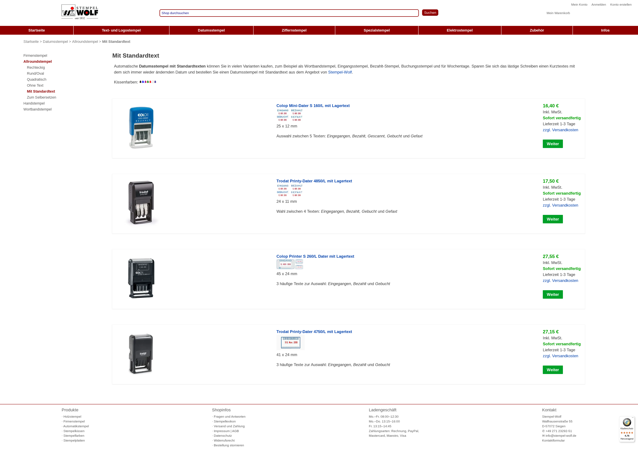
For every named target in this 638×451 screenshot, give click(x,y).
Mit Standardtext (41, 91)
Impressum (222, 431)
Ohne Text (35, 85)
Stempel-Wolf (340, 72)
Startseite (31, 41)
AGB (235, 431)
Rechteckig (36, 67)
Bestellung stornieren (229, 445)
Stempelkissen (74, 431)
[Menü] (633, 418)
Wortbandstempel (37, 109)
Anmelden (598, 4)
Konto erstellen (621, 4)
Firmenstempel (35, 55)
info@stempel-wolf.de (561, 435)
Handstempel (34, 103)
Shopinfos (221, 410)
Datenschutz (223, 435)
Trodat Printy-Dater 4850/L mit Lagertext (314, 181)
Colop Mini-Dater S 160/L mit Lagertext (313, 105)
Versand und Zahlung (229, 426)
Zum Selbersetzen (41, 97)
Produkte (70, 410)
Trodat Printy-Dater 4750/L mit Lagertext (314, 331)
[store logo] (80, 13)
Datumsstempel (55, 41)
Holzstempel (72, 416)
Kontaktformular (553, 440)
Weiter (553, 144)
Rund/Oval (35, 73)
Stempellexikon (225, 421)
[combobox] (289, 13)
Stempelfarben (73, 435)
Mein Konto (579, 4)
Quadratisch (36, 79)
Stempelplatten (74, 440)
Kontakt (549, 410)
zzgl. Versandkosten (560, 130)
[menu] (319, 30)
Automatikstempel (76, 426)
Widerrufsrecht (224, 440)
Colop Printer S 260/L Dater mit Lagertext (315, 256)
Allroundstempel (85, 41)
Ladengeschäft (382, 410)
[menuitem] (36, 30)
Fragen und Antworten (230, 416)
